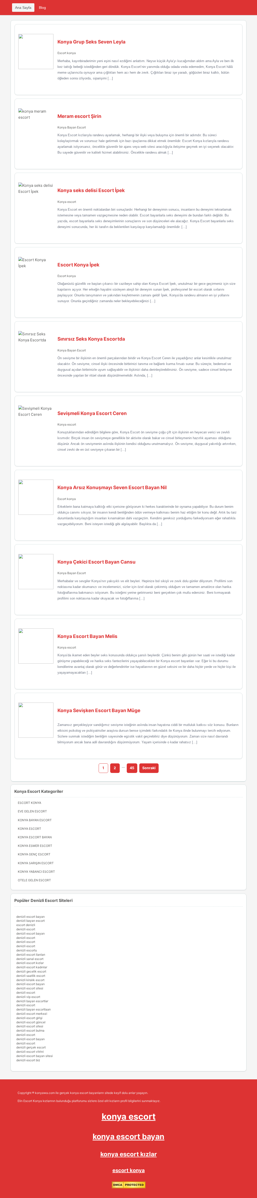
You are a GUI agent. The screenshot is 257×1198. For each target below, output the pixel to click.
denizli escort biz (28, 1060)
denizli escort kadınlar (31, 967)
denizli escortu (26, 950)
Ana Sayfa (23, 8)
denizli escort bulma (30, 1030)
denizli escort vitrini (30, 1051)
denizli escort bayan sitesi (34, 1056)
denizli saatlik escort (30, 976)
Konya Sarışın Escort (36, 863)
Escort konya (66, 53)
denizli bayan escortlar (32, 1001)
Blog (42, 8)
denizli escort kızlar (30, 963)
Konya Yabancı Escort (36, 871)
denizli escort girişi (29, 1018)
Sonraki (149, 768)
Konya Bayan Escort (71, 127)
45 (132, 768)
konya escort (129, 1116)
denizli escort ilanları (30, 954)
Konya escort (66, 202)
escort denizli (25, 925)
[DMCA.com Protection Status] (129, 1187)
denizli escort (25, 929)
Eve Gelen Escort (32, 811)
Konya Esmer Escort (35, 846)
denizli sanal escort (29, 959)
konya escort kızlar (128, 1154)
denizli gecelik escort (31, 971)
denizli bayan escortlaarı (33, 1009)
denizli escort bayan (30, 916)
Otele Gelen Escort (34, 880)
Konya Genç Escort (34, 854)
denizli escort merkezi (31, 1014)
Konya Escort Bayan (35, 837)
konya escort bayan (128, 1136)
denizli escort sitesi (29, 988)
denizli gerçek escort (31, 1047)
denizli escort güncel (30, 1022)
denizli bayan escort (30, 921)
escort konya (128, 1170)
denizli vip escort (28, 997)
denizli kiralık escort (30, 980)
